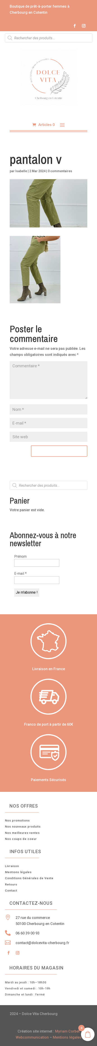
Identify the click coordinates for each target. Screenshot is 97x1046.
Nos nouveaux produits (23, 826)
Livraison (12, 866)
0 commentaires (60, 171)
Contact (11, 890)
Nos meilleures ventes (22, 833)
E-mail (20, 573)
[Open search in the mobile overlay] (48, 37)
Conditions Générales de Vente (29, 878)
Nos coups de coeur (21, 839)
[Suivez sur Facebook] (74, 25)
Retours (11, 884)
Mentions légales (18, 872)
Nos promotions (17, 820)
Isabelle (21, 171)
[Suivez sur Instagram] (83, 25)
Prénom (20, 556)
